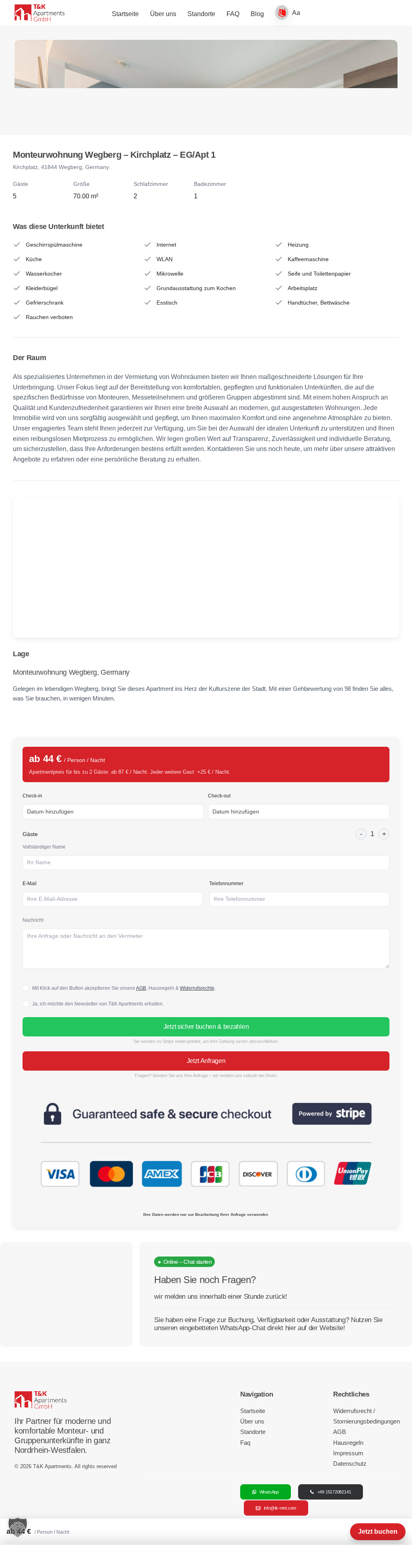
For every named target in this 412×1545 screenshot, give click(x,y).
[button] (17, 1527)
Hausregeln (348, 1442)
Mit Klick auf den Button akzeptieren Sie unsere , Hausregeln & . (124, 988)
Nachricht (33, 920)
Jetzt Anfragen (206, 1060)
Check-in (32, 796)
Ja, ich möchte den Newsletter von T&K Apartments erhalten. (98, 1004)
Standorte (201, 13)
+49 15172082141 (334, 1491)
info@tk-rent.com (280, 1508)
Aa (296, 12)
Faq (245, 1442)
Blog (257, 13)
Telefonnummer (226, 883)
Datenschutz (350, 1463)
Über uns (163, 13)
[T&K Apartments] (39, 13)
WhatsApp (269, 1491)
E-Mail (30, 883)
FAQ (233, 13)
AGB (141, 988)
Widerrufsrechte (197, 988)
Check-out (219, 796)
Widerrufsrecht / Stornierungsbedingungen (365, 1416)
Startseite (125, 13)
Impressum (348, 1453)
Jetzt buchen (378, 1531)
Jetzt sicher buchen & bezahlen (206, 1026)
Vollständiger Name (44, 847)
